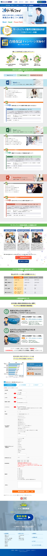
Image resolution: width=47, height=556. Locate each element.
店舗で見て (19, 450)
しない (28, 457)
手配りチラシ (20, 439)
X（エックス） (20, 447)
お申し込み (41, 2)
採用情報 (16, 550)
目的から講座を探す (8, 539)
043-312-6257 (28, 526)
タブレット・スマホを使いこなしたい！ (24, 427)
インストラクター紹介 (37, 545)
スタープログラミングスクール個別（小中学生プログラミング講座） (28, 430)
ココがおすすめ (21, 535)
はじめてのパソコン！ (21, 416)
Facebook (19, 444)
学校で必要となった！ (21, 422)
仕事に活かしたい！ (21, 420)
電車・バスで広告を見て (21, 449)
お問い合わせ (28, 550)
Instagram (20, 446)
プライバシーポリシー (9, 495)
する (18, 457)
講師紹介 (6, 542)
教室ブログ (6, 541)
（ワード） (10, 75)
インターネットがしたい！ (22, 417)
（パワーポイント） (36, 75)
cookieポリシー (33, 550)
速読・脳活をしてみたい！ (22, 428)
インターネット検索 (21, 438)
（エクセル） (23, 75)
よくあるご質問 (21, 539)
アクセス (6, 544)
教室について (7, 535)
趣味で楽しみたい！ (21, 419)
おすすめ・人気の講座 (8, 538)
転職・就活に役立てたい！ (22, 423)
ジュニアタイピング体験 (21, 431)
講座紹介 (26, 1)
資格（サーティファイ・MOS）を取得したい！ (25, 425)
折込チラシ (19, 441)
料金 (19, 536)
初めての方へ (21, 1)
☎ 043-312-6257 (43, 5)
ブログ (34, 541)
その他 (19, 433)
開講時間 (6, 545)
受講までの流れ (21, 538)
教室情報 (15, 1)
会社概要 (12, 550)
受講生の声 (32, 1)
